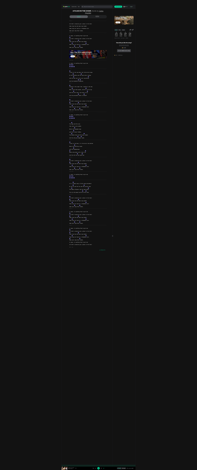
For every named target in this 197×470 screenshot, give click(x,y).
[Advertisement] (96, 2)
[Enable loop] (101, 468)
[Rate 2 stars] (122, 45)
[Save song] (75, 468)
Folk (72, 247)
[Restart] (95, 468)
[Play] (98, 468)
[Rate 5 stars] (128, 45)
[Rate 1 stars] (120, 45)
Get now (72, 56)
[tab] (79, 16)
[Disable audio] (103, 468)
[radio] (119, 468)
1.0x (93, 468)
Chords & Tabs (74, 6)
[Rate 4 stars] (126, 45)
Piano (120, 29)
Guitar (116, 29)
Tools (79, 6)
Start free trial (118, 6)
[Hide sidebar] (112, 236)
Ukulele (123, 29)
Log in (131, 6)
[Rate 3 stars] (124, 45)
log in (123, 50)
